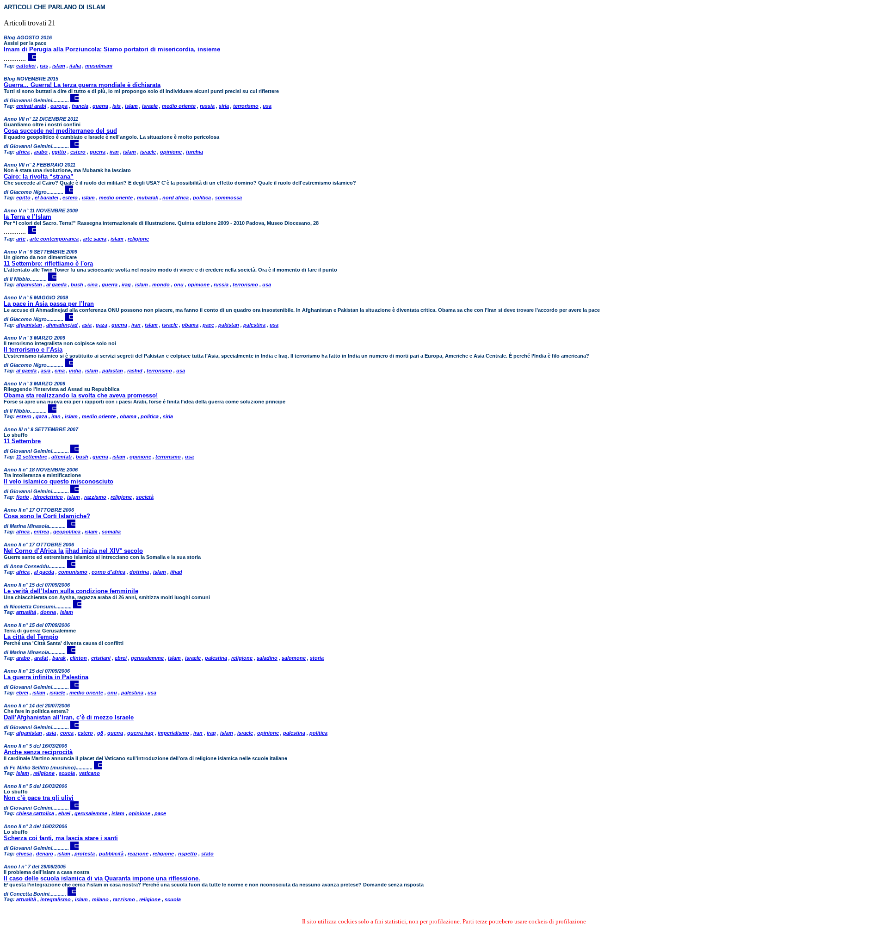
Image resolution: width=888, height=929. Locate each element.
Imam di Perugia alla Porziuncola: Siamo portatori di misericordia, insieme (112, 49)
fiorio (22, 497)
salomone (294, 658)
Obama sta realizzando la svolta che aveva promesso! (81, 395)
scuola (67, 773)
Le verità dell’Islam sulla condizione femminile (71, 591)
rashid (134, 370)
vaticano (89, 773)
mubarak (147, 197)
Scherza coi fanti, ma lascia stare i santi (61, 838)
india (75, 370)
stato (207, 853)
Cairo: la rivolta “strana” (39, 176)
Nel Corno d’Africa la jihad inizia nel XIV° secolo (73, 550)
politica (202, 197)
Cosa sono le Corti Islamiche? (47, 516)
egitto (59, 152)
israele (150, 106)
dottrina (139, 572)
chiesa (24, 853)
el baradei (46, 197)
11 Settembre (22, 441)
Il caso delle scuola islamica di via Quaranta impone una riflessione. (102, 878)
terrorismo (246, 106)
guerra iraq (140, 733)
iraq (126, 284)
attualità (26, 612)
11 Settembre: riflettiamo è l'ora (48, 263)
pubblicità (111, 853)
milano (100, 899)
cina (92, 284)
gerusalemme (147, 658)
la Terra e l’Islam (27, 216)
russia (207, 106)
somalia (111, 531)
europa (59, 106)
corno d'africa (108, 572)
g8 (100, 733)
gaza (101, 325)
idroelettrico (48, 497)
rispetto (187, 853)
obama (190, 325)
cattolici (26, 65)
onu (179, 284)
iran (114, 152)
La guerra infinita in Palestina (46, 677)
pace (208, 325)
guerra (100, 106)
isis (44, 65)
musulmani (98, 65)
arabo (41, 152)
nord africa (175, 197)
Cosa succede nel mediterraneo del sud (60, 130)
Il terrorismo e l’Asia (33, 349)
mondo (161, 284)
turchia (194, 152)
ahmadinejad (62, 325)
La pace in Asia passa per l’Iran (49, 303)
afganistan (29, 284)
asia (87, 325)
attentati (61, 456)
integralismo (55, 899)
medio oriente (179, 106)
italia (75, 65)
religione (138, 239)
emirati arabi (31, 106)
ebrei (121, 658)
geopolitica (66, 531)
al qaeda (56, 284)
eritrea (41, 531)
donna (48, 612)
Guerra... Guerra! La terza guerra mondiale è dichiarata (82, 84)
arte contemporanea (54, 239)
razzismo (95, 497)
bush (77, 284)
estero (78, 152)
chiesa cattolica (35, 813)
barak (59, 658)
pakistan (228, 325)
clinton (78, 658)
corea (67, 733)
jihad (176, 572)
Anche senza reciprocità (38, 752)
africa (23, 152)
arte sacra (94, 239)
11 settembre (31, 456)
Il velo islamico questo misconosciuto (58, 481)
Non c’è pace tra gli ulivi (39, 797)
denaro (44, 853)
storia (317, 658)
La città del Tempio (31, 636)
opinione (171, 152)
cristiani (101, 658)
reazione (138, 853)
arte (20, 239)
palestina (254, 325)
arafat (41, 658)
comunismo (72, 572)
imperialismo (173, 733)
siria (224, 106)
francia (80, 106)
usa (267, 106)
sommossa (228, 197)
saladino (267, 658)
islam (58, 65)
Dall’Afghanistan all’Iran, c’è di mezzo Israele (69, 717)
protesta (84, 853)
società (145, 497)
